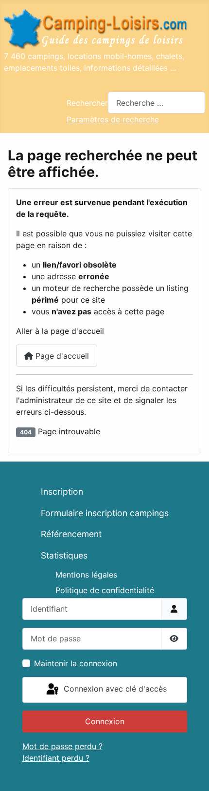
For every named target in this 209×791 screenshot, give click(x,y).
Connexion (104, 721)
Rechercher (87, 103)
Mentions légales (86, 574)
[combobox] (156, 103)
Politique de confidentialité (104, 590)
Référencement (71, 534)
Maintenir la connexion (75, 663)
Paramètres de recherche (113, 119)
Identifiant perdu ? (55, 758)
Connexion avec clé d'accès (114, 689)
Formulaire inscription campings (105, 513)
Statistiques (64, 555)
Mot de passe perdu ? (62, 746)
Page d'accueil (61, 356)
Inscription (62, 491)
